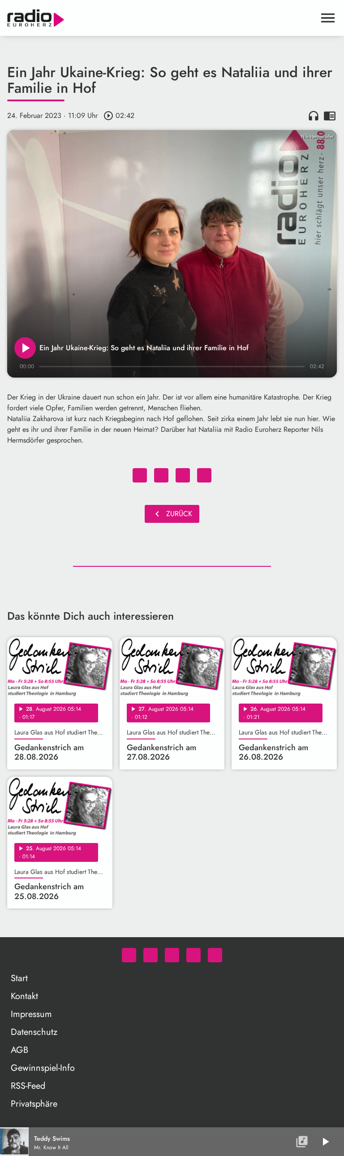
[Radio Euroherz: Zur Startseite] (161, 18)
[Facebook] (150, 955)
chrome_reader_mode (329, 115)
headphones (313, 115)
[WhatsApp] (129, 955)
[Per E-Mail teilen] (204, 475)
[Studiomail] (193, 955)
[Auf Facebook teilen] (140, 475)
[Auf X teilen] (161, 475)
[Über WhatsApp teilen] (183, 475)
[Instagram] (172, 955)
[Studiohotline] (215, 955)
